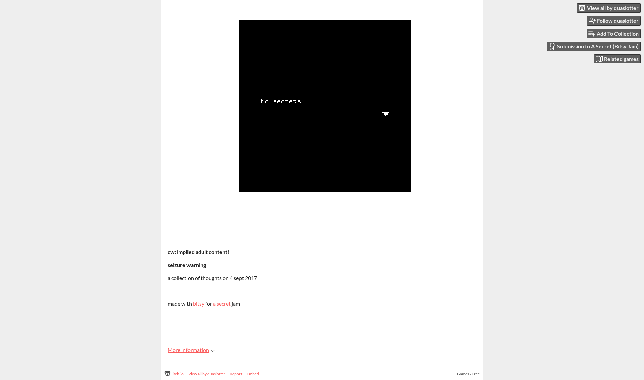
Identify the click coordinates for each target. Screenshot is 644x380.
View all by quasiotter (206, 373)
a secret (222, 303)
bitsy (198, 303)
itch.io (178, 373)
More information (188, 350)
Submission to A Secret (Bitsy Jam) (598, 46)
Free (476, 373)
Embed (253, 373)
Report (236, 373)
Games (463, 373)
